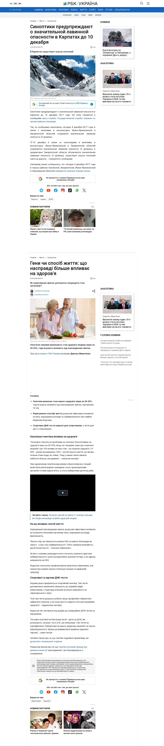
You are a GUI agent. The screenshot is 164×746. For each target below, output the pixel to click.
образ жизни (36, 701)
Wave (100, 10)
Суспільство (67, 15)
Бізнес (74, 10)
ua (11, 3)
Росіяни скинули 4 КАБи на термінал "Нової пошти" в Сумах (115, 341)
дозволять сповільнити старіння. (46, 641)
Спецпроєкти (122, 10)
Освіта (76, 15)
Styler (108, 10)
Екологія (98, 15)
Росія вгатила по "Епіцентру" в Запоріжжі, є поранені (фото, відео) (117, 52)
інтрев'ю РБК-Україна (49, 353)
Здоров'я (47, 701)
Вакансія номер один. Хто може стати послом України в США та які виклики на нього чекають (117, 98)
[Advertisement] (62, 373)
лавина (43, 199)
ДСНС (51, 199)
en (15, 3)
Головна (33, 21)
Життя (83, 10)
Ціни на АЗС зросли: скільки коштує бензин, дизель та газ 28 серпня (115, 356)
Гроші (83, 15)
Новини (39, 10)
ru (20, 3)
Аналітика (50, 10)
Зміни (90, 15)
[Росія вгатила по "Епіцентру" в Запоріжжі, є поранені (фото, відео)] (117, 38)
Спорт (92, 10)
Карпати (34, 199)
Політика (64, 10)
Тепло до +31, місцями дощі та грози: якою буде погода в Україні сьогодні (116, 363)
